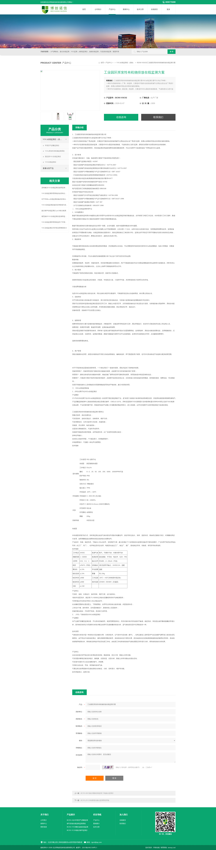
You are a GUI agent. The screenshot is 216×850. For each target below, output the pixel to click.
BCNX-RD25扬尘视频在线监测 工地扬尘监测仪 (97, 793)
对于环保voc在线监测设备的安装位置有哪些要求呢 (55, 199)
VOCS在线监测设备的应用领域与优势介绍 (55, 205)
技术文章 (140, 9)
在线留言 (154, 9)
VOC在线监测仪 (50, 162)
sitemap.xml (172, 847)
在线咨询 (121, 117)
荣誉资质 (43, 827)
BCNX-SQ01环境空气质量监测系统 (77, 820)
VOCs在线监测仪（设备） (125, 62)
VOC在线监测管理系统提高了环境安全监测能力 (55, 222)
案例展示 (96, 823)
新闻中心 (126, 9)
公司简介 (98, 9)
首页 (84, 9)
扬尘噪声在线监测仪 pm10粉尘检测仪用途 (55, 211)
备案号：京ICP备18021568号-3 (86, 847)
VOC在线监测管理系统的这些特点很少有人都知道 (55, 193)
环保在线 (156, 847)
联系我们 (158, 117)
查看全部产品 (48, 168)
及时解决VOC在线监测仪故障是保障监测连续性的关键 (55, 188)
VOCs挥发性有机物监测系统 (55, 151)
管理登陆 (164, 847)
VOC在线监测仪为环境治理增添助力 (54, 228)
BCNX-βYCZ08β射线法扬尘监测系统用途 (95, 800)
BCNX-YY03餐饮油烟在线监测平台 (77, 827)
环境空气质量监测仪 (52, 145)
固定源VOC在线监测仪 (53, 156)
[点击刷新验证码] (107, 767)
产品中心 (112, 9)
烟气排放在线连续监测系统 (76, 823)
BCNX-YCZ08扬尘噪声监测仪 (77, 830)
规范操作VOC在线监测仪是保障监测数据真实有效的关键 (55, 216)
